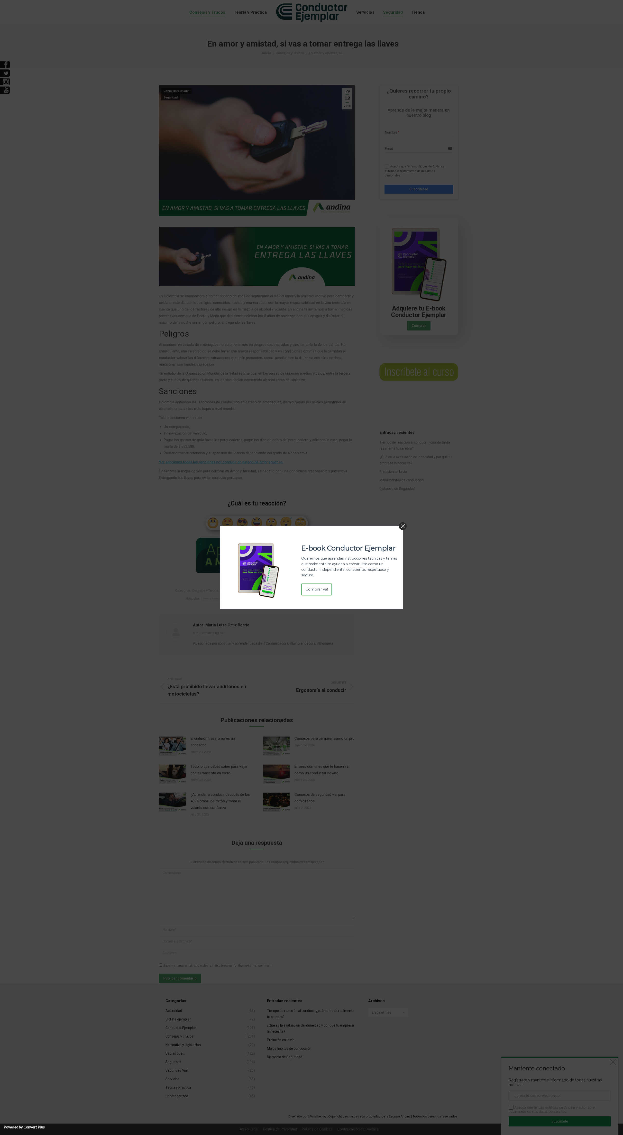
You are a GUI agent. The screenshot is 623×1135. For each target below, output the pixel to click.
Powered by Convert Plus (24, 1127)
